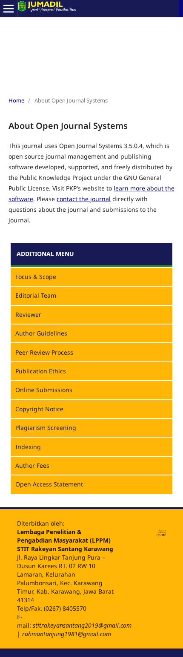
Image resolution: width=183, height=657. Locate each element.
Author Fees (32, 465)
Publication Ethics (40, 371)
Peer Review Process (44, 352)
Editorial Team (35, 295)
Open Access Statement (49, 484)
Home (16, 100)
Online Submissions (43, 390)
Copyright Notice (39, 409)
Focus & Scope (35, 277)
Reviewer (28, 314)
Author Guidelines (41, 333)
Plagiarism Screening (45, 428)
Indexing (28, 447)
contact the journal (84, 199)
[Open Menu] (8, 8)
